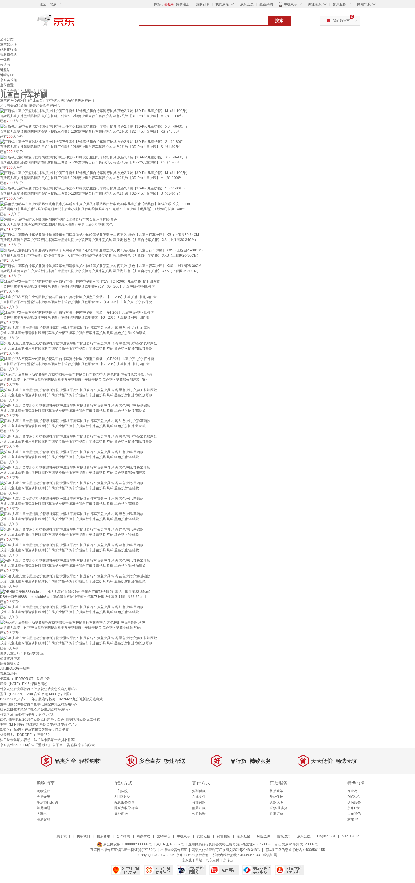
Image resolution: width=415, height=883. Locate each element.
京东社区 (243, 836)
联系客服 (43, 819)
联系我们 (83, 836)
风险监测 (263, 836)
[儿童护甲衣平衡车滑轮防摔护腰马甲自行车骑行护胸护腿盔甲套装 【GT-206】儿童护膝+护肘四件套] (77, 312)
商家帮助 (143, 836)
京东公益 (304, 836)
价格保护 (276, 797)
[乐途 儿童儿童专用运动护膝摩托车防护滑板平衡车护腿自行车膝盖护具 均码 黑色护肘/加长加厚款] (75, 328)
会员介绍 (43, 797)
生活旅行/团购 (47, 802)
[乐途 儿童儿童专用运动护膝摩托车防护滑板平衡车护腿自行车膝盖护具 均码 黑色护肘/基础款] (71, 498)
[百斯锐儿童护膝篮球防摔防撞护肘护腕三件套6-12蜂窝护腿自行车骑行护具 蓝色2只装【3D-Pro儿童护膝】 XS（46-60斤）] (94, 126)
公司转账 (199, 814)
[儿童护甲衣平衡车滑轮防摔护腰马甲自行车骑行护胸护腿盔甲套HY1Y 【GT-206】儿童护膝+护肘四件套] (80, 281)
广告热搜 (70, 745)
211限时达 (122, 797)
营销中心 (163, 836)
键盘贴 (5, 70)
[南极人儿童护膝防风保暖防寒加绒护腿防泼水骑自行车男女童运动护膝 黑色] (58, 219)
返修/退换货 (278, 808)
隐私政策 (283, 836)
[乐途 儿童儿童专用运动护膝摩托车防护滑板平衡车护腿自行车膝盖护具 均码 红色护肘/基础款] (71, 529)
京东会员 (247, 4)
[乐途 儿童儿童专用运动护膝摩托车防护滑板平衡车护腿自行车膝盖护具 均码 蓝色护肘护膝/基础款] (75, 576)
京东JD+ (353, 819)
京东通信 (354, 814)
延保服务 (354, 802)
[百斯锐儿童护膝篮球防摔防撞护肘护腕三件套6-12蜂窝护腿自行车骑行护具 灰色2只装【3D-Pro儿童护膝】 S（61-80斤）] (93, 142)
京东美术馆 (8, 80)
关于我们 (63, 836)
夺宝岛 (352, 791)
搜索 (279, 20)
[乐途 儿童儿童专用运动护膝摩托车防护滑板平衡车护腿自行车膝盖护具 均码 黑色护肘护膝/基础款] (75, 405)
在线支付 (199, 797)
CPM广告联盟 (31, 745)
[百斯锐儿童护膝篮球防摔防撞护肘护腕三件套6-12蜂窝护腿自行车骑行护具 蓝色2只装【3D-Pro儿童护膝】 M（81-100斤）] (94, 111)
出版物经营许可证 (173, 850)
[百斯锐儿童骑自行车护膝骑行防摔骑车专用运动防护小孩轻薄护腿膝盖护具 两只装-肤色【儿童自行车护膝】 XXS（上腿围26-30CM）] (102, 266)
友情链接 (203, 836)
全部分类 (7, 39)
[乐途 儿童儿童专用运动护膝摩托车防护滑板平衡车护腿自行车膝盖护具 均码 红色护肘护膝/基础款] (75, 421)
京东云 (228, 860)
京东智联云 (86, 745)
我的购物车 (341, 21)
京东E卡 (353, 808)
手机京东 (290, 4)
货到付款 (199, 791)
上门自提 (121, 791)
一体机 (5, 60)
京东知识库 (8, 44)
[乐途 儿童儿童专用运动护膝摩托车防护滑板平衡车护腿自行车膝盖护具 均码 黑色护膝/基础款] (71, 514)
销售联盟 (223, 836)
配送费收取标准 (126, 808)
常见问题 (43, 808)
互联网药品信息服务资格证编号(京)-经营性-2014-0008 (229, 844)
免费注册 (182, 4)
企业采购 (266, 4)
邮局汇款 (199, 808)
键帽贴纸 (7, 75)
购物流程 (43, 791)
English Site (326, 836)
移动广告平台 (52, 745)
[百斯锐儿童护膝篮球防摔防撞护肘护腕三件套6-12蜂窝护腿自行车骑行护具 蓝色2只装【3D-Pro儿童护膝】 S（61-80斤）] (93, 188)
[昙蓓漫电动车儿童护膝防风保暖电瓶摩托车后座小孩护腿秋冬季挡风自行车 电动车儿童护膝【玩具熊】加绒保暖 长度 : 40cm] (95, 204)
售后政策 (276, 791)
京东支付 (212, 860)
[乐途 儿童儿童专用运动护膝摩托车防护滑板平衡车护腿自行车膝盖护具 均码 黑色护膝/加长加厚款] (75, 467)
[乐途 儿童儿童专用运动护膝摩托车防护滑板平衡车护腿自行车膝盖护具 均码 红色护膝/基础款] (71, 452)
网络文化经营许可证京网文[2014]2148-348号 (226, 850)
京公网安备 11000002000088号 (127, 844)
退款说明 (276, 802)
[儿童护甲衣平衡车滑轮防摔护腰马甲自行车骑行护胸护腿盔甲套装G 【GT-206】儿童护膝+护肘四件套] (78, 297)
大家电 (42, 814)
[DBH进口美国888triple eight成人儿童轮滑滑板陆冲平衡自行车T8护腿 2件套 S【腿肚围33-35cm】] (76, 591)
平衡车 (15, 90)
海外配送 (121, 814)
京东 (75, 22)
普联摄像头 (8, 55)
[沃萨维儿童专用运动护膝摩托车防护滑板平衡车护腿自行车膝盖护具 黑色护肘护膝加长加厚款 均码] (76, 374)
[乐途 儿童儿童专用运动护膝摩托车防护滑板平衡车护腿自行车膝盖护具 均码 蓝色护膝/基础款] (71, 545)
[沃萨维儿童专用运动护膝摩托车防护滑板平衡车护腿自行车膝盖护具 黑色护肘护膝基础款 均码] (72, 622)
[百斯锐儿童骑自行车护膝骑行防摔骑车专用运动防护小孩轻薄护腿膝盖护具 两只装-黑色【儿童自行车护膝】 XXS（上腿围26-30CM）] (102, 250)
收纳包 (5, 65)
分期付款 (199, 802)
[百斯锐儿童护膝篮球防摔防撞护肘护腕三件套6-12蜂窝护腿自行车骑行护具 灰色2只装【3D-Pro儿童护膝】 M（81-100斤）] (94, 173)
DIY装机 (353, 797)
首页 (3, 90)
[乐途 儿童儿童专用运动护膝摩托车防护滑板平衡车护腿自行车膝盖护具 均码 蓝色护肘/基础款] (71, 483)
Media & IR (350, 836)
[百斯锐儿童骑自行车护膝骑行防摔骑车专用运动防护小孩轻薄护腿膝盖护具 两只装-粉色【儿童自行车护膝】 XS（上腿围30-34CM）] (101, 235)
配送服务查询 (124, 802)
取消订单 (276, 814)
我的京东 (222, 4)
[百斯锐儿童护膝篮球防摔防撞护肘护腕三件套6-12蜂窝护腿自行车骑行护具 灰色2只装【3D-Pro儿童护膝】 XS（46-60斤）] (94, 157)
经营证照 (270, 855)
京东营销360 (9, 745)
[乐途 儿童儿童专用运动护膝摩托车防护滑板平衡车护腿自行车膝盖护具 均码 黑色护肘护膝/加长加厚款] (78, 343)
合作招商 (123, 836)
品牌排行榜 (8, 49)
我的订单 (202, 4)
